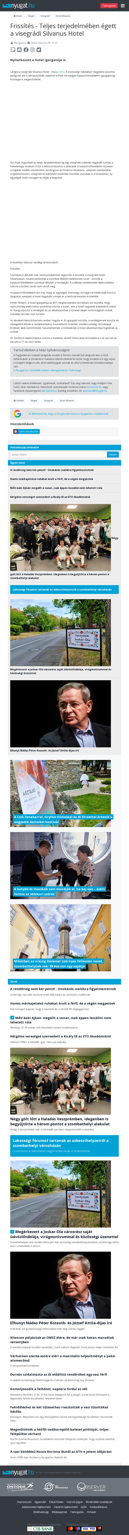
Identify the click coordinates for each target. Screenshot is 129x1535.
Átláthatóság (41, 1512)
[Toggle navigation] (122, 6)
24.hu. (61, 72)
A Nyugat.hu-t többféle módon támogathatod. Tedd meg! (47, 370)
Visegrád (45, 16)
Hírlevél (91, 1512)
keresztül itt (94, 387)
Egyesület (40, 1502)
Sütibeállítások (98, 1507)
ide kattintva (49, 390)
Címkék (20, 400)
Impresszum (24, 1502)
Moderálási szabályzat (99, 1502)
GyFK (84, 1507)
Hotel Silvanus (63, 16)
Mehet (113, 454)
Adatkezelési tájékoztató (36, 1507)
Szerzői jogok (75, 1502)
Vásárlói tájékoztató (66, 1507)
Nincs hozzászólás (29, 431)
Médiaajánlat (59, 1512)
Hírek (19, 16)
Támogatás (109, 5)
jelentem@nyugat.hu (95, 390)
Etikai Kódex (56, 1502)
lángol (31, 16)
